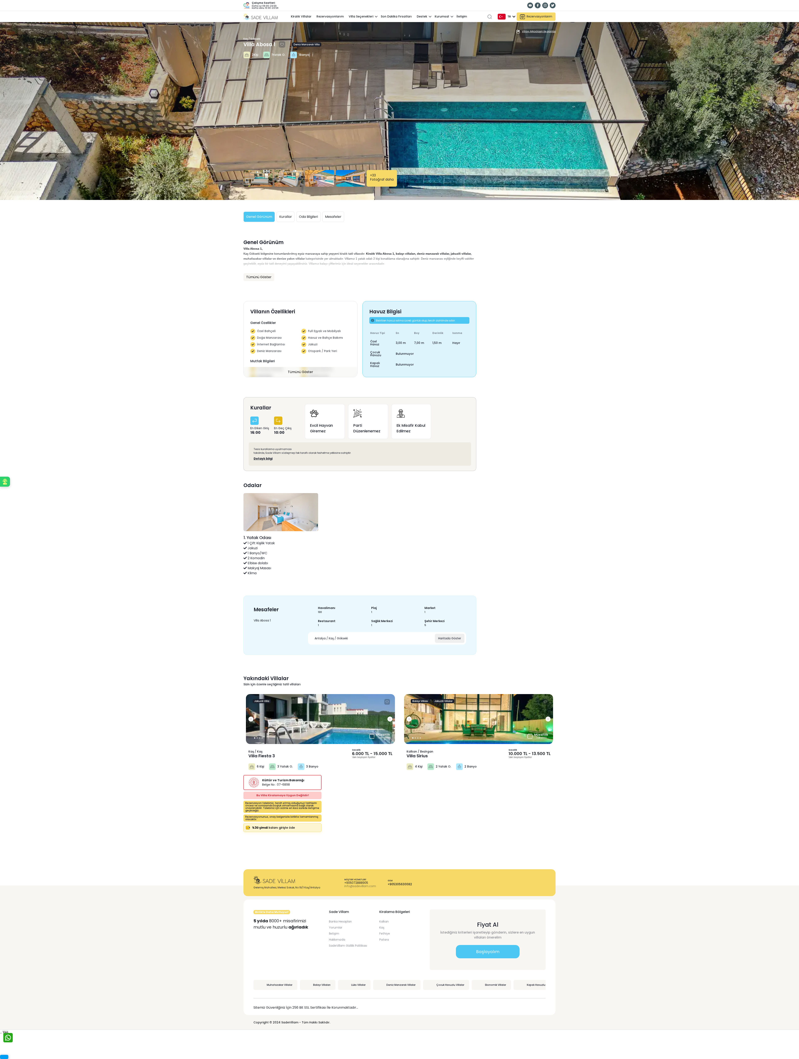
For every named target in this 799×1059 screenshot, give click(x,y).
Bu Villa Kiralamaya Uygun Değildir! (282, 795)
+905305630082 (400, 884)
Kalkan (384, 921)
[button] (5, 482)
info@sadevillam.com (360, 886)
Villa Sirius (417, 756)
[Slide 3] (262, 738)
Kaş (381, 927)
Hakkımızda (337, 939)
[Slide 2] (259, 738)
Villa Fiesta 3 (261, 756)
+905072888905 (356, 883)
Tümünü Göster (300, 372)
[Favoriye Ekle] (282, 44)
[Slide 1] (257, 738)
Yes (5, 1032)
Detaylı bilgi (263, 458)
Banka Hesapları (340, 921)
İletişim (334, 933)
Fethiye (384, 933)
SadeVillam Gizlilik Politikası (348, 946)
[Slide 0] (254, 738)
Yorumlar (335, 927)
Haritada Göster (449, 638)
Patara (384, 939)
